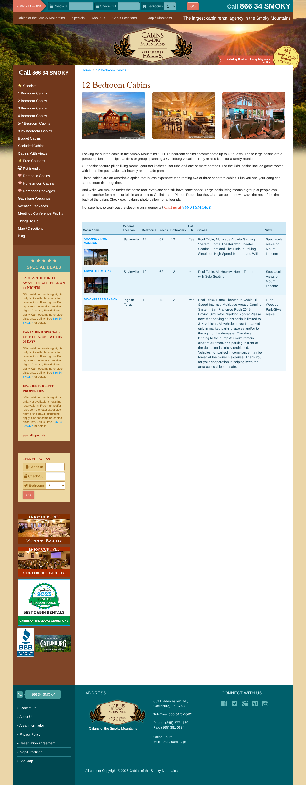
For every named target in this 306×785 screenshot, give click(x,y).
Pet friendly (31, 168)
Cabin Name (91, 230)
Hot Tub (190, 228)
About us (98, 18)
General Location (129, 228)
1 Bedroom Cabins (32, 93)
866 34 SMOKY (196, 207)
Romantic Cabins (36, 176)
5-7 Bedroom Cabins (34, 123)
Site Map (26, 761)
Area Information (32, 725)
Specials (78, 18)
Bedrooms (149, 230)
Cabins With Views (32, 153)
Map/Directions (31, 752)
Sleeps (163, 230)
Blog (21, 236)
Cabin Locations (125, 18)
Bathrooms (178, 230)
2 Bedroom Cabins (32, 101)
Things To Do (28, 221)
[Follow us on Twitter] (234, 703)
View (268, 230)
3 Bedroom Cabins (32, 108)
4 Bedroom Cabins (32, 116)
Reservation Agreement (37, 743)
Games (202, 230)
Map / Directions (159, 18)
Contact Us (28, 708)
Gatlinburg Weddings (34, 198)
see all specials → (36, 435)
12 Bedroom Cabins (111, 70)
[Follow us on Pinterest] (255, 703)
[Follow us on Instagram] (265, 703)
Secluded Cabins (31, 146)
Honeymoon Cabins (38, 183)
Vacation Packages (33, 206)
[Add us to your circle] (245, 703)
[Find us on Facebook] (224, 703)
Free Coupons (33, 161)
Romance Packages (38, 191)
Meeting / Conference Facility (40, 213)
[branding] (153, 44)
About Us (26, 717)
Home (86, 70)
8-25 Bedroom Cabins (35, 131)
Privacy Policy (30, 734)
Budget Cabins (29, 138)
